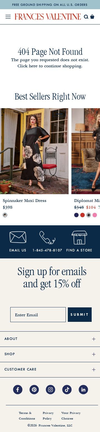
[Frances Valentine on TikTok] (70, 390)
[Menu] (8, 17)
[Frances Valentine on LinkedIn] (85, 390)
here (33, 65)
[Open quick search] (86, 16)
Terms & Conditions (27, 416)
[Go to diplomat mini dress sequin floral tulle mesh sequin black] (88, 215)
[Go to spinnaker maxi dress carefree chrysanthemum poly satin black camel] (5, 215)
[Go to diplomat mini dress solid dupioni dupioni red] (82, 215)
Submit (80, 314)
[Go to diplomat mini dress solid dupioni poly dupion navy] (76, 215)
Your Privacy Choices (71, 416)
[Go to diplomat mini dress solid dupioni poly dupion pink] (94, 215)
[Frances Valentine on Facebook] (21, 390)
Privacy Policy (48, 416)
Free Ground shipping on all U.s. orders (50, 5)
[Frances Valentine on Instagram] (54, 390)
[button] (92, 17)
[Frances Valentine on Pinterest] (37, 390)
